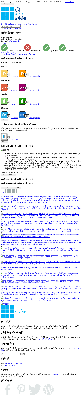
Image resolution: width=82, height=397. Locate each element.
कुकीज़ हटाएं (10, 4)
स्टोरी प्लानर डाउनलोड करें (8, 188)
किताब (3, 28)
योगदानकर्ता (16, 24)
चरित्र (11, 28)
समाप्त (18, 188)
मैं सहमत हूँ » (12, 175)
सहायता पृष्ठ (54, 374)
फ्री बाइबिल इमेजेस (14, 41)
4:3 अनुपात (14, 76)
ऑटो (2, 193)
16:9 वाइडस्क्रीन (34, 76)
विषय (6, 28)
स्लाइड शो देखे (5, 54)
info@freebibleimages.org (13, 363)
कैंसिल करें (4, 120)
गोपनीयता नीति (69, 2)
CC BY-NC (5, 43)
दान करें (35, 24)
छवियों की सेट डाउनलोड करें (18, 54)
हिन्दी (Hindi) (15, 139)
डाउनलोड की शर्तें (7, 52)
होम (2, 24)
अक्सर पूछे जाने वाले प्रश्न (46, 339)
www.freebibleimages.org (12, 365)
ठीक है (3, 4)
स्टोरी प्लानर (31, 54)
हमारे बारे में (29, 24)
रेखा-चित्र (10, 24)
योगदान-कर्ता (17, 28)
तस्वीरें (5, 24)
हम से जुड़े (23, 24)
